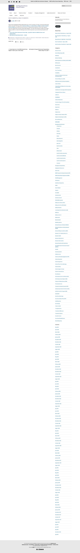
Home (10, 13)
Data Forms (57, 104)
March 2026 (57, 332)
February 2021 (57, 438)
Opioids (56, 249)
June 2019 (57, 470)
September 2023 (58, 403)
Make (33, 547)
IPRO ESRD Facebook (59, 200)
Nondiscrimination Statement (46, 544)
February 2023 (57, 416)
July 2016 (56, 529)
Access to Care (58, 50)
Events (16, 15)
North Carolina (59, 145)
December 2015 (58, 531)
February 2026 (57, 334)
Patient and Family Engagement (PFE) (62, 256)
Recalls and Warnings (59, 296)
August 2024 (57, 379)
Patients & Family (22, 13)
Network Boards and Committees (61, 243)
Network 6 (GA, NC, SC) (59, 238)
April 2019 (57, 475)
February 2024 (57, 391)
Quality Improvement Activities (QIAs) (62, 288)
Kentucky (58, 133)
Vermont (58, 163)
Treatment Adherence (59, 310)
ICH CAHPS (57, 192)
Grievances (57, 180)
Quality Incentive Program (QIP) (61, 291)
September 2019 (58, 462)
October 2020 (57, 443)
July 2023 (56, 408)
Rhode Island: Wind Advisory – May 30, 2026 (63, 33)
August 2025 (57, 349)
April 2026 (57, 329)
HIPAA (56, 185)
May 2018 (57, 499)
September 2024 (58, 376)
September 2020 (58, 445)
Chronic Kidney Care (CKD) (60, 78)
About (15, 13)
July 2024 (56, 381)
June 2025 (57, 354)
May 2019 (57, 472)
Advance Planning (58, 57)
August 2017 (57, 522)
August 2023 (57, 406)
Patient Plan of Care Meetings (60, 264)
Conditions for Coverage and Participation (63, 89)
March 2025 (57, 361)
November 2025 (58, 341)
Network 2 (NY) (58, 235)
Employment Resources (59, 168)
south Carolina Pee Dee (61, 158)
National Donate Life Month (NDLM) (62, 224)
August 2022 (57, 428)
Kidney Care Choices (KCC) (60, 202)
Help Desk (22, 15)
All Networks (12, 37)
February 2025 (57, 364)
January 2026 (57, 337)
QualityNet (57, 293)
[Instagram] (11, 2)
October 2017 (57, 517)
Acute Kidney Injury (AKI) (59, 53)
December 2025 (58, 339)
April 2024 (57, 388)
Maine (58, 136)
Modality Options (58, 222)
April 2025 (57, 359)
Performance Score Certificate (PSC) (62, 276)
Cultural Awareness (59, 99)
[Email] (19, 2)
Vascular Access (58, 315)
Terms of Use (55, 544)
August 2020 (57, 448)
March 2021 (57, 435)
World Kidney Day (58, 320)
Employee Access (25, 544)
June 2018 (57, 497)
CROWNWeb (57, 97)
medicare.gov (53, 543)
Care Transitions (58, 70)
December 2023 (58, 396)
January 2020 (57, 457)
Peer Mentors (57, 274)
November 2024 (58, 371)
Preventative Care (58, 283)
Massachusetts (60, 138)
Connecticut (59, 126)
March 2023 (57, 413)
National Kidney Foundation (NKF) (61, 230)
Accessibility (31, 544)
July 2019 (56, 467)
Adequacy (57, 55)
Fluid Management (58, 177)
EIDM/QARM (57, 121)
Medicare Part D (58, 214)
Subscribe (58, 26)
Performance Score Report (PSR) (61, 278)
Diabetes (57, 109)
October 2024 (57, 374)
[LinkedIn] (14, 2)
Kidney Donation (58, 207)
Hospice (56, 190)
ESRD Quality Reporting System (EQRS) (62, 175)
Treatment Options (58, 313)
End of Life (57, 170)
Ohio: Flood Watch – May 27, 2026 (61, 41)
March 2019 (57, 477)
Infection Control (58, 197)
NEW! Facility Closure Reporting (56, 1)
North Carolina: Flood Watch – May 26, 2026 (63, 44)
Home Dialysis (57, 187)
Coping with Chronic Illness (20, 37)
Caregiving (57, 72)
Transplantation (58, 308)
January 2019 (57, 482)
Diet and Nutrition (58, 119)
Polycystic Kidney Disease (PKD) (61, 281)
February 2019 (57, 480)
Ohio (58, 148)
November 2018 (58, 487)
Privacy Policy (37, 544)
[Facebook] (9, 2)
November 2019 (58, 460)
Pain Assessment (58, 251)
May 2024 (57, 386)
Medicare (57, 212)
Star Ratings (57, 303)
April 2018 (57, 502)
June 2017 (57, 527)
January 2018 (57, 509)
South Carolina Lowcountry (62, 153)
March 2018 (57, 504)
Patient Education (45, 37)
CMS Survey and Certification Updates (62, 81)
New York (58, 143)
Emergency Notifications (59, 124)
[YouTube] (16, 2)
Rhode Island (59, 150)
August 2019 (57, 465)
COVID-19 (28, 37)
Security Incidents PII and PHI (60, 298)
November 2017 (58, 514)
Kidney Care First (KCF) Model (60, 205)
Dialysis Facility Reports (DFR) (60, 116)
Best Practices (58, 65)
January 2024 (57, 393)
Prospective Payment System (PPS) (61, 286)
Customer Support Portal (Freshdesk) (62, 102)
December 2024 (58, 369)
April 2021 (57, 433)
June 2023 (57, 411)
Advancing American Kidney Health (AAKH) (63, 60)
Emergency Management (39, 13)
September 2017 (58, 519)
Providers (30, 13)
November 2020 (58, 440)
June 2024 (57, 383)
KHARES (11, 15)
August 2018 (57, 492)
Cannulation (57, 67)
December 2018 (58, 485)
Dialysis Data (57, 112)
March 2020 (57, 453)
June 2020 (57, 450)
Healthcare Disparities (59, 182)
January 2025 (57, 366)
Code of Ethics (58, 83)
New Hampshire (60, 140)
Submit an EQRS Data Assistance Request (39, 1)
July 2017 (56, 524)
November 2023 (58, 398)
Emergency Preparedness (60, 165)
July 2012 (56, 534)
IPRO (71, 1)
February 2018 (57, 507)
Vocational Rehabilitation (60, 318)
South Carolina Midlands (61, 155)
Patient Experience (12, 39)
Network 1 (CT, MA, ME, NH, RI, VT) (61, 233)
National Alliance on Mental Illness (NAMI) (32, 25)
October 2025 (57, 344)
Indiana (58, 131)
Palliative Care (58, 254)
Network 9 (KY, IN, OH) (59, 240)
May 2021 (57, 430)
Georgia (58, 128)
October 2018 (57, 490)
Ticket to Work (58, 306)
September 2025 (58, 346)
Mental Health (38, 37)
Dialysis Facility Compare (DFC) (61, 114)
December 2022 (58, 418)
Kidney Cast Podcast (62, 13)
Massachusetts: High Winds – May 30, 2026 (63, 39)
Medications (57, 217)
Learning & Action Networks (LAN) (61, 210)
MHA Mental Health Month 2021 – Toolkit (18, 35)
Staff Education (28, 39)
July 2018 (56, 495)
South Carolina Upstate (61, 160)
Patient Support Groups (59, 269)
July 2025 (56, 351)
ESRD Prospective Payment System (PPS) (62, 173)
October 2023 (57, 401)
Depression (33, 37)
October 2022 (57, 423)
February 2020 (57, 455)
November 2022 (58, 420)
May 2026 (57, 327)
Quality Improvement (51, 13)
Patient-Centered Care (20, 39)
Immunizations (58, 195)
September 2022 (58, 425)
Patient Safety (58, 266)
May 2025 (57, 356)
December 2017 (58, 512)
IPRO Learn (66, 1)
